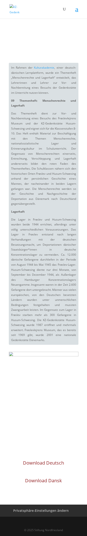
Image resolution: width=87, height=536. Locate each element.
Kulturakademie (44, 68)
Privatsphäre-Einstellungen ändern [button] (41, 510)
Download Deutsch (43, 463)
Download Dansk (43, 480)
